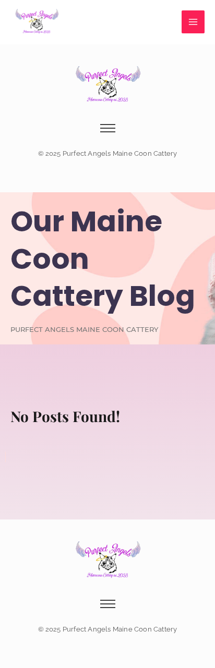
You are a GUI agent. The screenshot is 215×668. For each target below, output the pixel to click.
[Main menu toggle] (193, 21)
